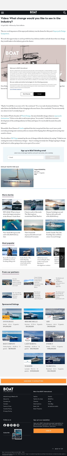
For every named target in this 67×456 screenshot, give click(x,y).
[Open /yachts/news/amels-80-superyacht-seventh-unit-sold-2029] (12, 225)
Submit (52, 157)
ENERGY (49, 344)
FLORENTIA (51, 366)
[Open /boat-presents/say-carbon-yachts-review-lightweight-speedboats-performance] (7, 295)
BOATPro (50, 399)
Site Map (50, 404)
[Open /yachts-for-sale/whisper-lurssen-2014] (33, 358)
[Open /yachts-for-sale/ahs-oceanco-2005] (55, 314)
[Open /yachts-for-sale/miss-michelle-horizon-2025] (33, 314)
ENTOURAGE (8, 322)
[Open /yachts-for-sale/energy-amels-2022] (55, 336)
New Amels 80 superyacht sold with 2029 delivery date (11, 234)
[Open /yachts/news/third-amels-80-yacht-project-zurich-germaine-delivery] (33, 225)
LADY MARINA (30, 344)
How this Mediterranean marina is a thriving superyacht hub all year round (17, 282)
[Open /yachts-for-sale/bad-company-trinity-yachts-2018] (12, 336)
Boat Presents (38, 409)
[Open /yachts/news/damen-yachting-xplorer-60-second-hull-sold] (55, 204)
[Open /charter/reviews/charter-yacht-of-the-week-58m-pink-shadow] (33, 204)
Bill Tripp (14, 138)
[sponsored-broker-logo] (6, 319)
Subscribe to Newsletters (33, 381)
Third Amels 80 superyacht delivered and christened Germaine (33, 234)
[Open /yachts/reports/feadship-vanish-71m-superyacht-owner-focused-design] (55, 225)
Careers (5, 404)
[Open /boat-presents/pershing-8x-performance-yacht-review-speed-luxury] (50, 295)
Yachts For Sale (38, 399)
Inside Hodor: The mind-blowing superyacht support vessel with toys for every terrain (25, 261)
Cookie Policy (7, 409)
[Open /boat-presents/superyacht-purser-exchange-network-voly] (29, 295)
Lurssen (27, 369)
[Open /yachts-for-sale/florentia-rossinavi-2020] (55, 358)
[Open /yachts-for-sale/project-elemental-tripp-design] (17, 178)
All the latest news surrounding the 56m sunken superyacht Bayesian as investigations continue (43, 261)
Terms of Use (7, 406)
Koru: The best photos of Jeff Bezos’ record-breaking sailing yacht (9, 259)
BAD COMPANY (9, 344)
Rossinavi (49, 369)
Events (50, 396)
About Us (6, 399)
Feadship (27, 346)
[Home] (33, 12)
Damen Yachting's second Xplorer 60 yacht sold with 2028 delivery (54, 214)
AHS (48, 322)
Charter (36, 401)
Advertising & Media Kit (10, 396)
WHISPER (28, 366)
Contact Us (6, 401)
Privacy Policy (7, 411)
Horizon (27, 324)
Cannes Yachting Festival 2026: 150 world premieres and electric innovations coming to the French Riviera (38, 282)
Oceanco (49, 324)
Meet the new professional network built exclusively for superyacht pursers (38, 295)
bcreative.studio (53, 406)
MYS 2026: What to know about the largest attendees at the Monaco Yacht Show (11, 214)
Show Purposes (26, 94)
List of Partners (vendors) (15, 89)
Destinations (37, 404)
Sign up (48, 431)
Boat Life (36, 406)
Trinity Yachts (7, 346)
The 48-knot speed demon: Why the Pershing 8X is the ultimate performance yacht (60, 295)
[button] (33, 63)
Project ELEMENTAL (39, 169)
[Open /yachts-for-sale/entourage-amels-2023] (12, 314)
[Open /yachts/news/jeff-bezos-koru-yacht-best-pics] (9, 252)
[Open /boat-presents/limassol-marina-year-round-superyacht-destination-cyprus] (7, 282)
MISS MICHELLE (31, 322)
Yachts (36, 396)
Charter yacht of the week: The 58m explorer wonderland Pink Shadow (33, 214)
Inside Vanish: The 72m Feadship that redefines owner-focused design (54, 234)
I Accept (39, 94)
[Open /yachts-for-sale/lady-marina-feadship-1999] (33, 336)
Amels (21, 128)
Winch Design (26, 116)
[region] (33, 81)
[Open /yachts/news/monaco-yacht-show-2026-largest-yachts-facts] (12, 204)
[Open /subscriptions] (15, 434)
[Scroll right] (62, 257)
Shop (49, 401)
